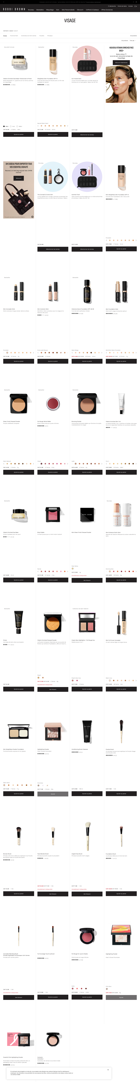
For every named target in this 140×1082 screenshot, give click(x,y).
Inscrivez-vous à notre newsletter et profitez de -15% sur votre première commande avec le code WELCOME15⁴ (70, 2)
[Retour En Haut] (135, 813)
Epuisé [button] (53, 794)
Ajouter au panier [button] (18, 134)
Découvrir (18, 178)
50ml (7, 126)
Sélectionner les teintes (87, 134)
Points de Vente (122, 6)
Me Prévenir (87, 580)
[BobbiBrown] (14, 9)
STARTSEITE (6, 31)
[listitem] (19, 103)
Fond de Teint (14, 35)
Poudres (41, 35)
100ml (20, 126)
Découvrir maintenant (121, 62)
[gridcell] (41, 126)
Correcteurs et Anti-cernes (28, 35)
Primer (5, 35)
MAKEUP (11, 31)
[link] (135, 6)
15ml (13, 126)
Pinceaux (50, 35)
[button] (80, 9)
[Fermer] (108, 1070)
